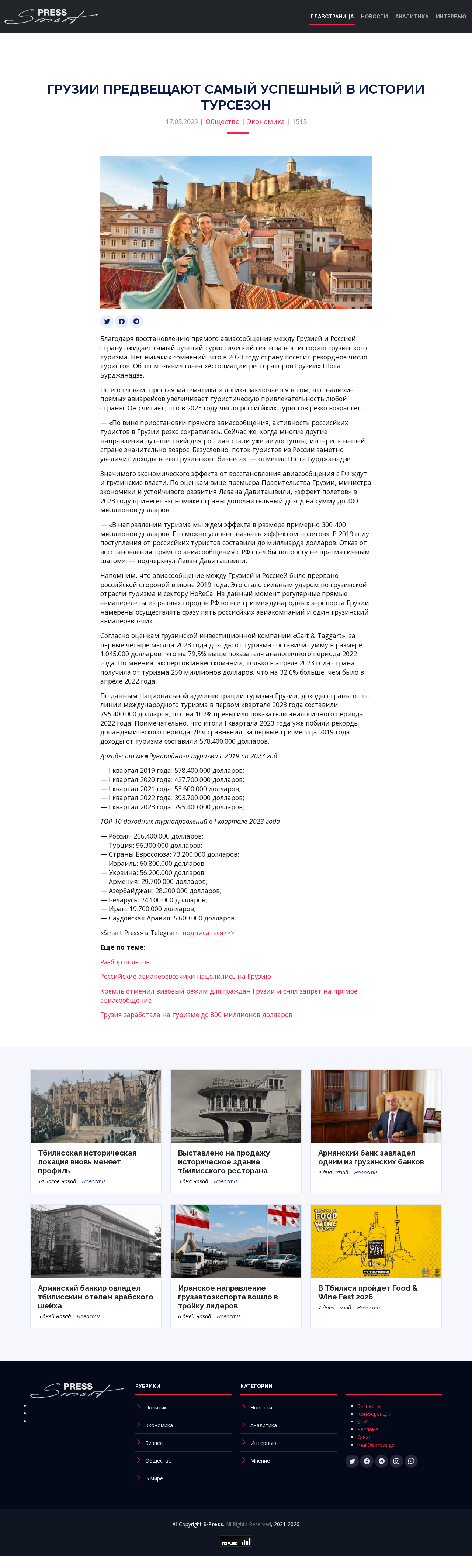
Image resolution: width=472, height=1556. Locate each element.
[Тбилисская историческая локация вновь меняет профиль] (96, 1106)
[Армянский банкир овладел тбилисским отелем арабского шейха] (96, 1240)
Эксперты (369, 1405)
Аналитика (411, 17)
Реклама (368, 1429)
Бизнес (154, 1442)
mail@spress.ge (376, 1444)
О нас (364, 1436)
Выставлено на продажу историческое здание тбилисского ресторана (224, 1162)
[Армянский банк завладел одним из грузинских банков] (376, 1106)
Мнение (260, 1460)
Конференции (374, 1413)
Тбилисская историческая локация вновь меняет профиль (87, 1162)
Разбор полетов (125, 961)
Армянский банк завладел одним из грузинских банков (371, 1157)
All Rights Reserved (248, 1524)
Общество (222, 121)
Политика (157, 1407)
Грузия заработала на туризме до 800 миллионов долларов (196, 1014)
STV (362, 1421)
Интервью (451, 17)
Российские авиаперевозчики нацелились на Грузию (185, 976)
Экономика (266, 121)
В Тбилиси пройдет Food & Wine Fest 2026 (368, 1292)
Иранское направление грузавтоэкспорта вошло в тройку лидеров (228, 1297)
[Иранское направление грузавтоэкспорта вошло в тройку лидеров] (236, 1240)
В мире (154, 1478)
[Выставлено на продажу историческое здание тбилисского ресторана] (236, 1106)
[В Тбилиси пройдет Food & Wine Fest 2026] (376, 1240)
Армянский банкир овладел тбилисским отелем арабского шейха (95, 1297)
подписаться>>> (209, 932)
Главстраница (332, 17)
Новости (374, 17)
